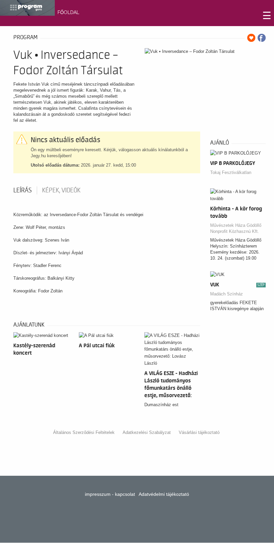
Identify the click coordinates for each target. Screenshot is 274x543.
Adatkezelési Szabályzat (147, 432)
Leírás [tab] (22, 190)
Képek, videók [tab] (61, 190)
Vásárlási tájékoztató (199, 432)
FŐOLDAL (68, 12)
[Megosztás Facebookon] (262, 38)
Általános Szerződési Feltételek (84, 432)
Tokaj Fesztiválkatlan (230, 172)
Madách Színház (226, 293)
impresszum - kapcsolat (110, 494)
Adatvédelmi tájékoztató (164, 494)
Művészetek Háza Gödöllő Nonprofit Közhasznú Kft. (235, 228)
